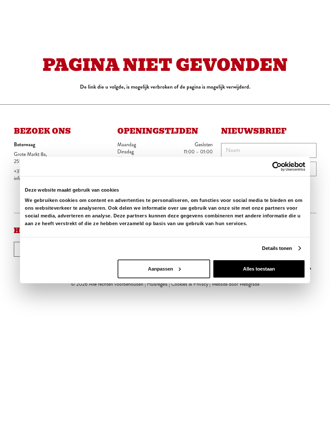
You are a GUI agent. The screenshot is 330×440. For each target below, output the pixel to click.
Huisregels (157, 284)
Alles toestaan (259, 268)
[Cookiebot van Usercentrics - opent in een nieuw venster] (277, 166)
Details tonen (277, 248)
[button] (312, 13)
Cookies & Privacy (189, 284)
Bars (295, 12)
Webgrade (249, 284)
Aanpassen (160, 268)
